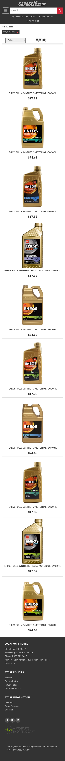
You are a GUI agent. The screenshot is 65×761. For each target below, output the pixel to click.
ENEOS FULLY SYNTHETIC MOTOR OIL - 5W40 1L (32, 211)
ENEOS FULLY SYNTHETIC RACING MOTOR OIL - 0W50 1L (32, 270)
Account (9, 702)
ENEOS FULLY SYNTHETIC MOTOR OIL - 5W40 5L (32, 447)
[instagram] (12, 720)
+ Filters (7, 26)
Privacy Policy (11, 681)
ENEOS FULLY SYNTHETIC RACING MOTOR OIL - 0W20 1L (32, 566)
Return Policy (11, 685)
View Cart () (47, 16)
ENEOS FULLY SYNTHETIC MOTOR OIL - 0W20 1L (32, 388)
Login (32, 16)
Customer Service (13, 688)
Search (60, 10)
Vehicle (19, 16)
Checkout (34, 21)
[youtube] (17, 720)
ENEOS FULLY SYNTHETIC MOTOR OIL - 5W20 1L (32, 93)
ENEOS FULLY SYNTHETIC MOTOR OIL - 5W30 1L (32, 506)
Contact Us (10, 663)
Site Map (9, 710)
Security (8, 677)
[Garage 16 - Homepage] (32, 3)
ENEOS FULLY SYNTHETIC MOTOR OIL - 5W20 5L (32, 329)
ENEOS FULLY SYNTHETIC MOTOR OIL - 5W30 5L (32, 152)
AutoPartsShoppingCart (18, 750)
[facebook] (7, 720)
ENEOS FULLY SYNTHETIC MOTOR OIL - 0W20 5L (32, 625)
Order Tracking (12, 706)
